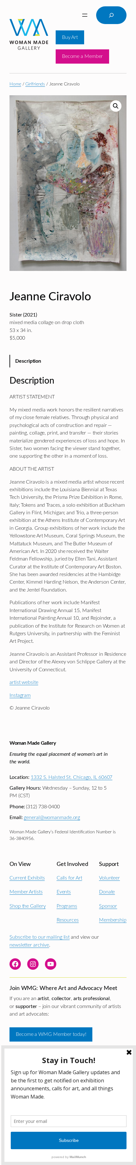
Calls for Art (69, 877)
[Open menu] (85, 15)
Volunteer (109, 877)
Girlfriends (35, 84)
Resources (68, 920)
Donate (107, 891)
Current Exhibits (27, 877)
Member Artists (26, 891)
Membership (113, 920)
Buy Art (70, 37)
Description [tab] (28, 361)
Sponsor (108, 906)
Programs (67, 906)
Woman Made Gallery (32, 743)
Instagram (20, 695)
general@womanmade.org (52, 817)
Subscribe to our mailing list (39, 937)
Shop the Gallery (27, 906)
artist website (23, 682)
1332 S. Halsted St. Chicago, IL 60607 (71, 777)
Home (15, 84)
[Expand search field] (111, 15)
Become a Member (82, 56)
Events (64, 891)
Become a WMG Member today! (51, 1034)
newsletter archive (29, 945)
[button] (115, 106)
